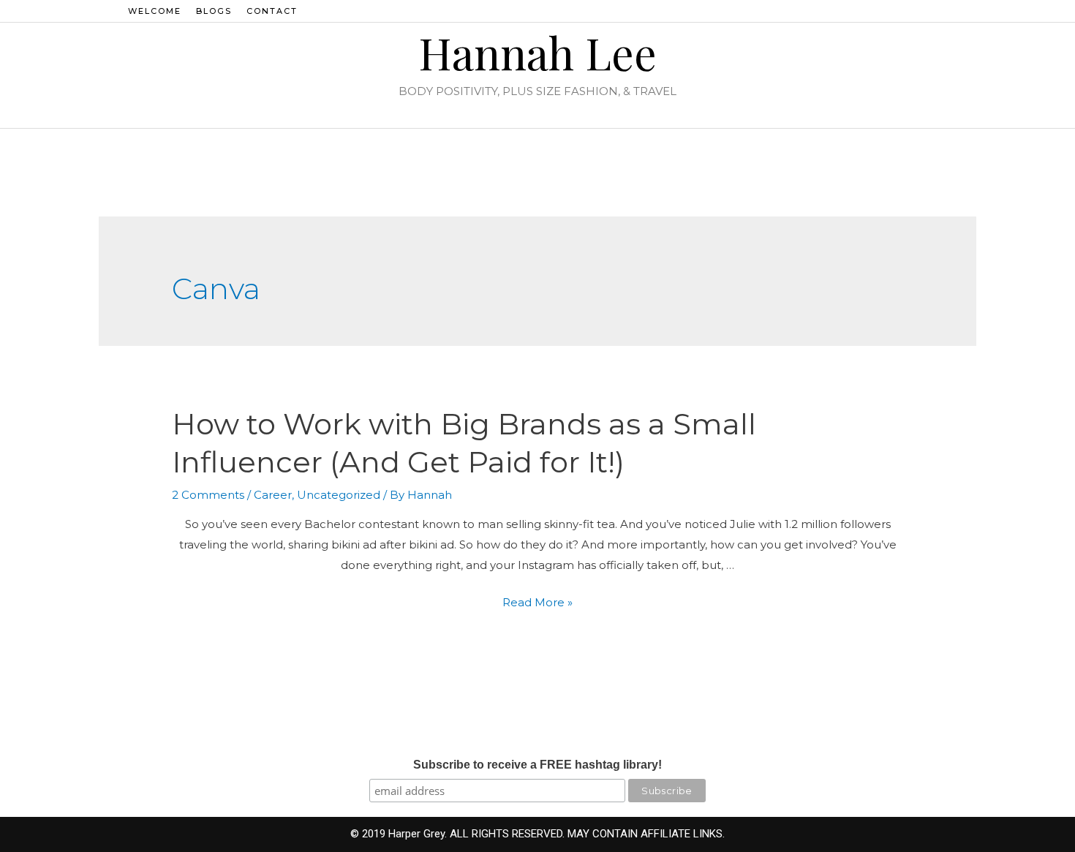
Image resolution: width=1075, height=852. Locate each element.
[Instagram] (888, 11)
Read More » (537, 602)
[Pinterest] (928, 11)
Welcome (154, 11)
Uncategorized (338, 495)
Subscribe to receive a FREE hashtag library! (537, 764)
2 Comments (208, 495)
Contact (272, 11)
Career (273, 495)
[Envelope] (947, 11)
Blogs (214, 11)
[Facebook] (908, 11)
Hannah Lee (537, 52)
